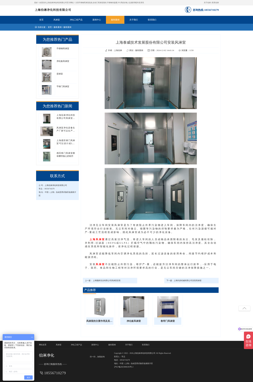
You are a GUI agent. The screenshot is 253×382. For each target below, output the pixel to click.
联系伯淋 (215, 3)
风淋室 (56, 20)
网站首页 (42, 345)
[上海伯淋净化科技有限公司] (53, 10)
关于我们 (133, 20)
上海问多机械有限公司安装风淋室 (187, 281)
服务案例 (115, 20)
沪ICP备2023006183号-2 (123, 367)
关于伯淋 (207, 3)
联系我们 (152, 20)
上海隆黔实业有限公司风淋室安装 (107, 281)
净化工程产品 (76, 20)
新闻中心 (97, 20)
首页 (41, 20)
